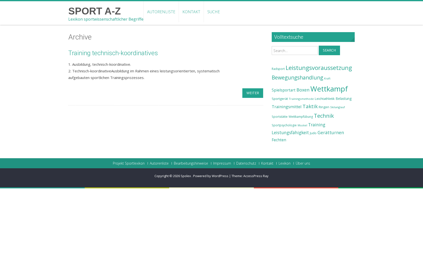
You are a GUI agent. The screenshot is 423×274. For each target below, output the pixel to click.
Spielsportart (283, 90)
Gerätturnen (330, 132)
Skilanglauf (337, 107)
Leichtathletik (325, 98)
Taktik (310, 106)
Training (316, 125)
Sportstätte (280, 117)
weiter (253, 93)
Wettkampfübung (301, 117)
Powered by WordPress (210, 176)
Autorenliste (161, 11)
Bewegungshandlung (297, 77)
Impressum (222, 163)
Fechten (279, 140)
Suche (213, 11)
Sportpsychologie (284, 125)
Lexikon (285, 163)
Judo (313, 133)
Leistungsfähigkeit (290, 132)
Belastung (344, 98)
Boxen (302, 90)
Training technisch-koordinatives (113, 53)
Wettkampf (329, 89)
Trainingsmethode (301, 99)
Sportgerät (280, 98)
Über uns (303, 163)
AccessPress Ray (256, 176)
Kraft (327, 78)
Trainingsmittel (287, 106)
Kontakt (191, 11)
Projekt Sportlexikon (129, 163)
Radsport (278, 69)
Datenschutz (246, 163)
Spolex (186, 176)
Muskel (302, 125)
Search (329, 50)
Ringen (324, 107)
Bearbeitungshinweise (191, 163)
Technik (324, 115)
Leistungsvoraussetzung (319, 68)
